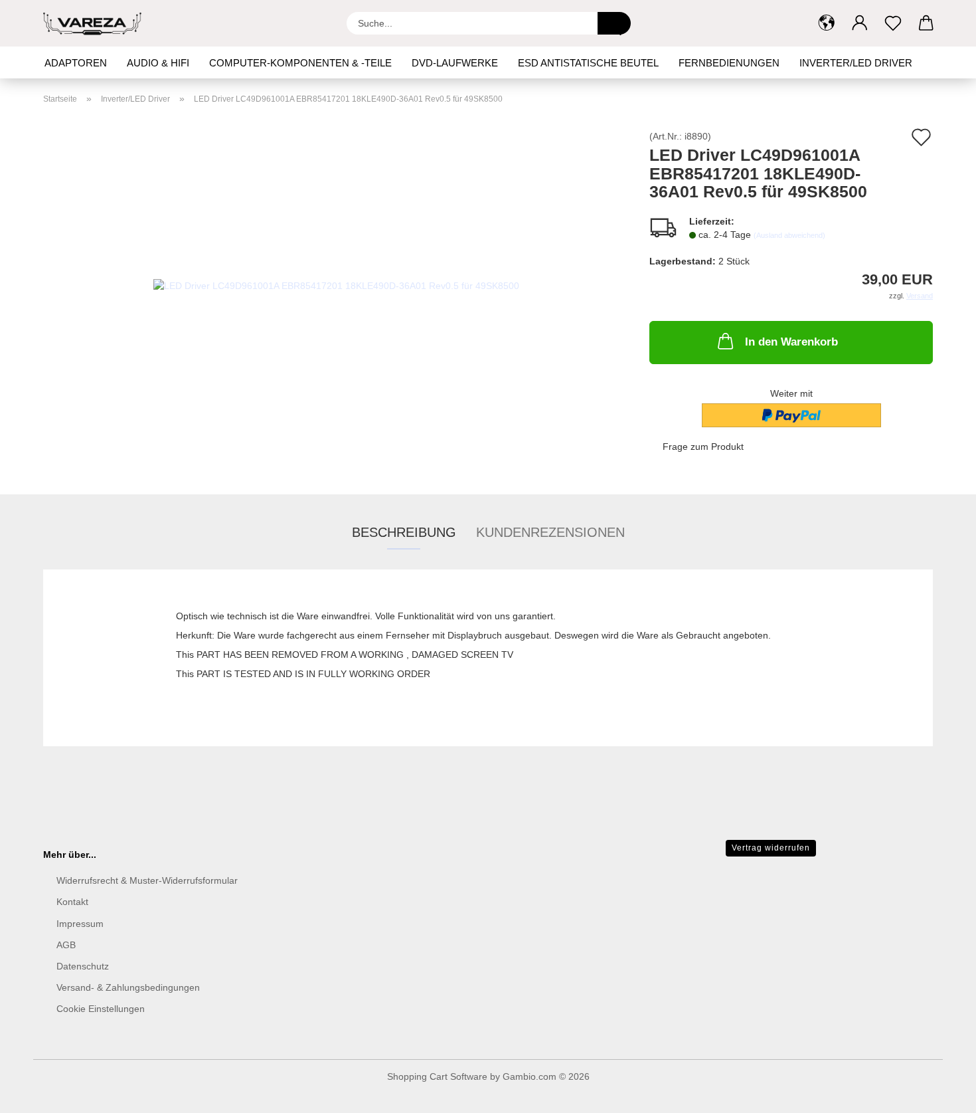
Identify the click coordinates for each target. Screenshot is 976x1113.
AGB (66, 945)
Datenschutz (82, 966)
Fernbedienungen (729, 62)
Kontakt (72, 901)
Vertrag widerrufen (771, 848)
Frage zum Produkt (703, 446)
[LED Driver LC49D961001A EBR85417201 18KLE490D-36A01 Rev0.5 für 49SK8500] (336, 280)
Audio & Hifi (158, 62)
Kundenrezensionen (550, 532)
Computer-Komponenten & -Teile (300, 62)
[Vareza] (97, 23)
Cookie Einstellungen (100, 1008)
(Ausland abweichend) (789, 235)
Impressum (80, 923)
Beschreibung (404, 532)
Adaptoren (75, 62)
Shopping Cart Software (437, 1076)
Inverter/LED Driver (855, 62)
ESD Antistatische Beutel (588, 62)
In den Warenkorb (791, 342)
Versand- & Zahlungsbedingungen (128, 987)
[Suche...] (614, 23)
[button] (826, 23)
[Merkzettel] (893, 23)
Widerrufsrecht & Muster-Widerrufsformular (147, 880)
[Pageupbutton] (939, 1093)
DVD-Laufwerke (455, 62)
